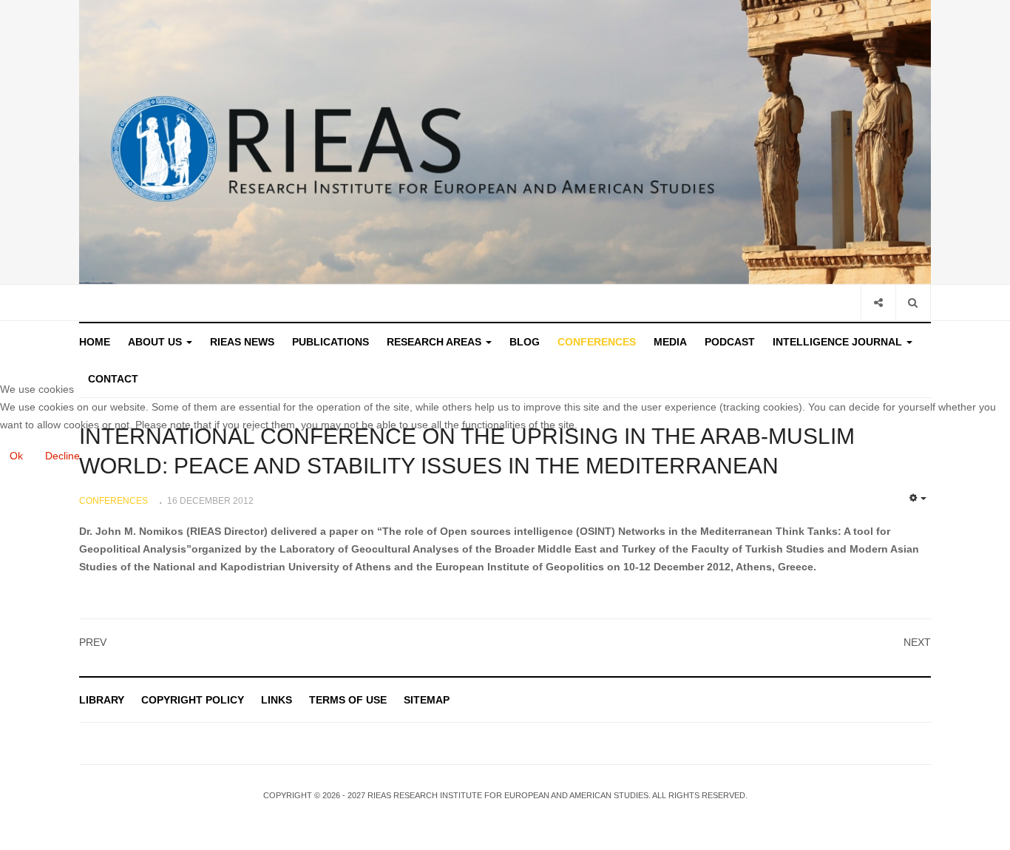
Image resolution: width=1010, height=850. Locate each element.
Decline (62, 456)
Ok (16, 456)
